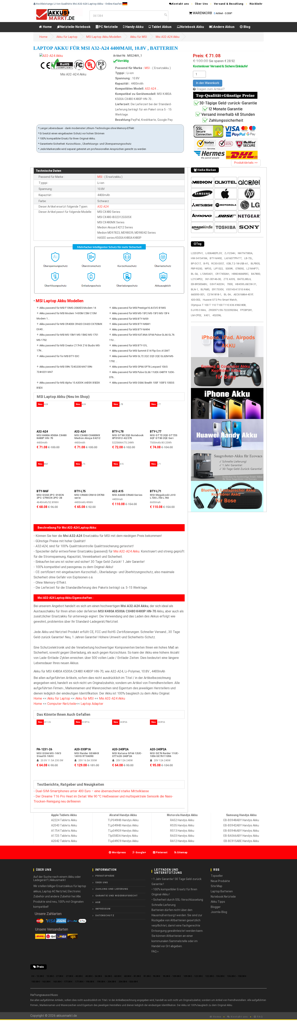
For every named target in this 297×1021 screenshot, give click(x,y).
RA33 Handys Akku (182, 835)
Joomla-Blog (219, 912)
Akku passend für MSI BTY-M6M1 (131, 323)
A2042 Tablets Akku (64, 841)
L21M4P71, (252, 268)
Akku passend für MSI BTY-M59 (130, 318)
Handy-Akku (133, 27)
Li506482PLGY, (213, 253)
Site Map (216, 886)
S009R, (229, 268)
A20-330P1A (82, 749)
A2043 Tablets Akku (64, 825)
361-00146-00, (213, 279)
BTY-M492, (216, 258)
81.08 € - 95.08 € (151, 976)
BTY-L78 (117, 431)
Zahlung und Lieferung (111, 889)
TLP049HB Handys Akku (123, 820)
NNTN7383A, (245, 253)
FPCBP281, (246, 310)
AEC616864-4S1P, (243, 294)
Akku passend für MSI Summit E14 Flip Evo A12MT (141, 350)
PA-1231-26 (44, 749)
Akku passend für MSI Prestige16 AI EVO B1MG (139, 307)
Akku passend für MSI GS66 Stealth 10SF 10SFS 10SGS (143, 382)
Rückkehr (256, 3)
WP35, (208, 268)
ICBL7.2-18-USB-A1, (237, 263)
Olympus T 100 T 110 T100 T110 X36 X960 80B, (218, 304)
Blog (246, 27)
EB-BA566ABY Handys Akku (241, 835)
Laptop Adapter (92, 704)
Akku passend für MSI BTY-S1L (129, 345)
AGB (97, 902)
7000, (230, 284)
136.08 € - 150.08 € (236, 976)
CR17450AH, (222, 273)
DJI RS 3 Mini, (198, 310)
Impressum (103, 909)
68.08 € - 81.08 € (132, 976)
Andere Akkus (224, 27)
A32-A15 (117, 491)
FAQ (259, 1016)
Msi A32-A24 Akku (167, 37)
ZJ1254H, (230, 253)
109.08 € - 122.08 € (193, 976)
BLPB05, (255, 263)
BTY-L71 (155, 491)
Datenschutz (104, 915)
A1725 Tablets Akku (64, 835)
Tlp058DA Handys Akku (123, 835)
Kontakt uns (180, 3)
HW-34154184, (199, 258)
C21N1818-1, (214, 294)
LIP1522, (218, 268)
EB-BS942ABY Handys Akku (241, 825)
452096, (216, 315)
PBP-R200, (197, 268)
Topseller (217, 875)
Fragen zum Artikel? (211, 89)
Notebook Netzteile (223, 896)
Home (47, 27)
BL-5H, (228, 294)
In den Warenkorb (207, 83)
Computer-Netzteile (61, 704)
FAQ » (155, 951)
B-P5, (206, 263)
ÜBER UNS (101, 882)
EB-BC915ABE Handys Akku (241, 841)
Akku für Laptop (66, 37)
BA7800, (256, 273)
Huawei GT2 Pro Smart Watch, (220, 299)
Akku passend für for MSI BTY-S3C (59, 356)
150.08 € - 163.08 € (41, 981)
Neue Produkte (220, 881)
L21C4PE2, (197, 279)
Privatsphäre (104, 876)
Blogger (216, 907)
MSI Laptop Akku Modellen (103, 37)
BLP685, (205, 289)
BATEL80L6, (244, 279)
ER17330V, (218, 289)
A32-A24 (150, 88)
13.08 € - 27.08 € (54, 976)
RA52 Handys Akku (182, 820)
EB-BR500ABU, (199, 284)
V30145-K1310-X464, (238, 289)
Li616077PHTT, (233, 258)
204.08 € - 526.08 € (128, 981)
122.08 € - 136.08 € (214, 976)
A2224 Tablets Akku (64, 820)
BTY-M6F (43, 491)
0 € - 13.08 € (37, 976)
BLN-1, (195, 289)
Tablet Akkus (161, 27)
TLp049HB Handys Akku (123, 825)
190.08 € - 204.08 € (106, 981)
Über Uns (201, 3)
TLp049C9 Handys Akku (123, 841)
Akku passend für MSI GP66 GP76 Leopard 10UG (140, 366)
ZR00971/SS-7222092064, (223, 310)
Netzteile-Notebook (75, 27)
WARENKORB (202, 13)
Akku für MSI (138, 37)
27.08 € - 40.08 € (74, 976)
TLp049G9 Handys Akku (123, 830)
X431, (207, 315)
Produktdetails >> (246, 162)
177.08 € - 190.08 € (84, 981)
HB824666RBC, (240, 273)
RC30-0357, (217, 263)
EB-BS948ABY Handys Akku (241, 820)
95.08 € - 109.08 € (172, 976)
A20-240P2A (120, 749)
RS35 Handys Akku (182, 825)
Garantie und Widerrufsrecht (116, 895)
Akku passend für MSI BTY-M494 (131, 329)
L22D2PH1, (197, 253)
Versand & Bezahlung (228, 3)
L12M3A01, (206, 273)
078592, (239, 268)
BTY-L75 (80, 491)
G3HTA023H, (217, 284)
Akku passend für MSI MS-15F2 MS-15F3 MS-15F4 (140, 313)
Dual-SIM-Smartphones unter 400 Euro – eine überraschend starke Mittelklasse (92, 791)
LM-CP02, (196, 315)
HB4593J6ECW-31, (246, 284)
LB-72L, (248, 258)
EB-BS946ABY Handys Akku (241, 830)
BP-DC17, (196, 263)
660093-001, (198, 294)
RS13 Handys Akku (182, 830)
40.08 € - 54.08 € (93, 976)
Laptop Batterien (222, 891)
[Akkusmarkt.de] (58, 14)
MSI (148, 68)
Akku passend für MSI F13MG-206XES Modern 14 (67, 307)
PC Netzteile (108, 27)
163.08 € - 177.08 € (62, 981)
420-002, (196, 299)
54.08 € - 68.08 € (113, 976)
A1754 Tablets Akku (64, 830)
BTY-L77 (155, 431)
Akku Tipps (218, 901)
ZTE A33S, (229, 279)
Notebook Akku (192, 27)
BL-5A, (194, 273)
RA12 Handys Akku (182, 841)
